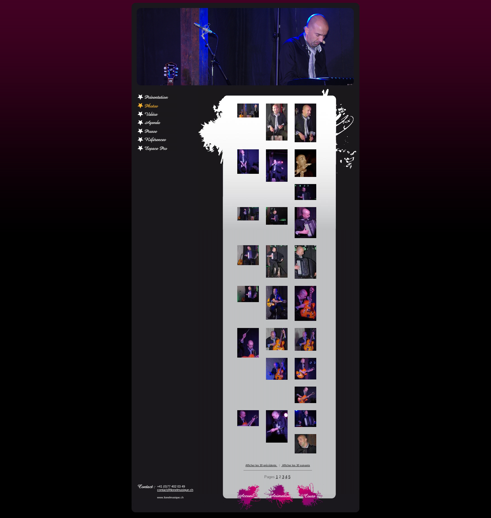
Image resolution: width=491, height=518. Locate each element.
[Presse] (157, 133)
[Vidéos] (157, 115)
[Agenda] (157, 124)
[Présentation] (157, 98)
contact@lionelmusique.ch (175, 490)
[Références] (157, 141)
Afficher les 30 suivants (295, 465)
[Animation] (277, 508)
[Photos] (157, 107)
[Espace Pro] (157, 150)
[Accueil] (248, 508)
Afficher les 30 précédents (261, 465)
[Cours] (309, 508)
